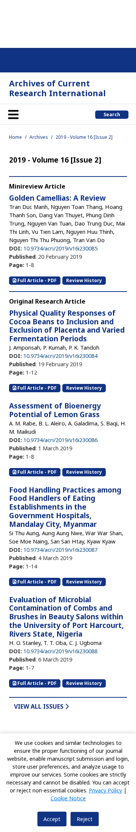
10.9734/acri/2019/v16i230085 (60, 248)
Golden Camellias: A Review (57, 198)
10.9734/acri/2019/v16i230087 (60, 549)
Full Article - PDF (36, 280)
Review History (84, 280)
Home (15, 137)
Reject (85, 819)
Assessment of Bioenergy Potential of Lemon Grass (55, 410)
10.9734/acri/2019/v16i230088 (60, 651)
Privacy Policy (105, 790)
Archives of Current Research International (57, 88)
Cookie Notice (68, 798)
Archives (38, 137)
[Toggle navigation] (13, 114)
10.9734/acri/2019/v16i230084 (60, 355)
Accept (51, 819)
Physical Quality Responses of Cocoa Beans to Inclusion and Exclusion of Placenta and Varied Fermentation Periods (67, 326)
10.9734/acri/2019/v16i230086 (60, 440)
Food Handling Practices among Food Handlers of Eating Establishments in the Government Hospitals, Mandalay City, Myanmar (65, 507)
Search (112, 114)
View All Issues (39, 706)
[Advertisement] (68, 22)
